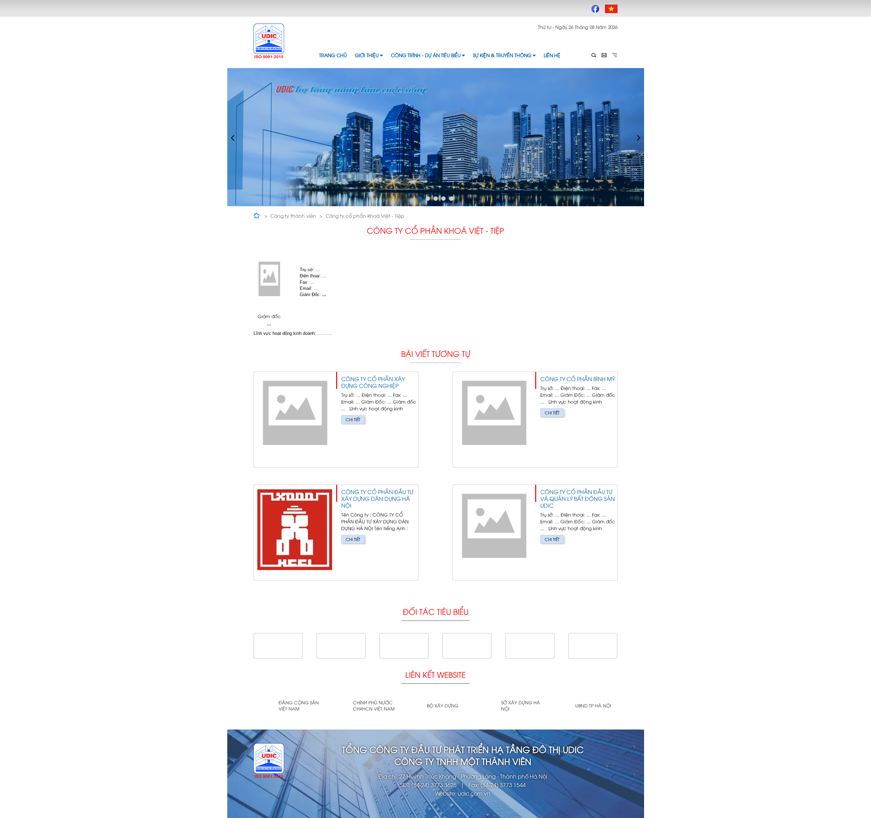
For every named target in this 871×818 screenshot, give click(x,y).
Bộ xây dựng (442, 705)
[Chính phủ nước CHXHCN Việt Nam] (338, 706)
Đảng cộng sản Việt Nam (299, 705)
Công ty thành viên (293, 215)
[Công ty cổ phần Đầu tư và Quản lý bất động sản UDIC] (535, 532)
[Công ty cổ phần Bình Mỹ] (535, 419)
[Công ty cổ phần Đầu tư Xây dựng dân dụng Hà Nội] (336, 532)
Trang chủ (333, 55)
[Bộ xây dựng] (412, 706)
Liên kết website (435, 674)
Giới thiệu (367, 55)
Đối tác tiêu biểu (436, 611)
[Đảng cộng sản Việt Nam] (263, 706)
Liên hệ (552, 55)
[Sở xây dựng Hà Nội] (486, 706)
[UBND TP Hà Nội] (560, 706)
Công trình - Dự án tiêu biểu (426, 55)
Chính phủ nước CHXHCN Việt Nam (374, 705)
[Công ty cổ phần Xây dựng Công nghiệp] (336, 419)
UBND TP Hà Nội (593, 705)
